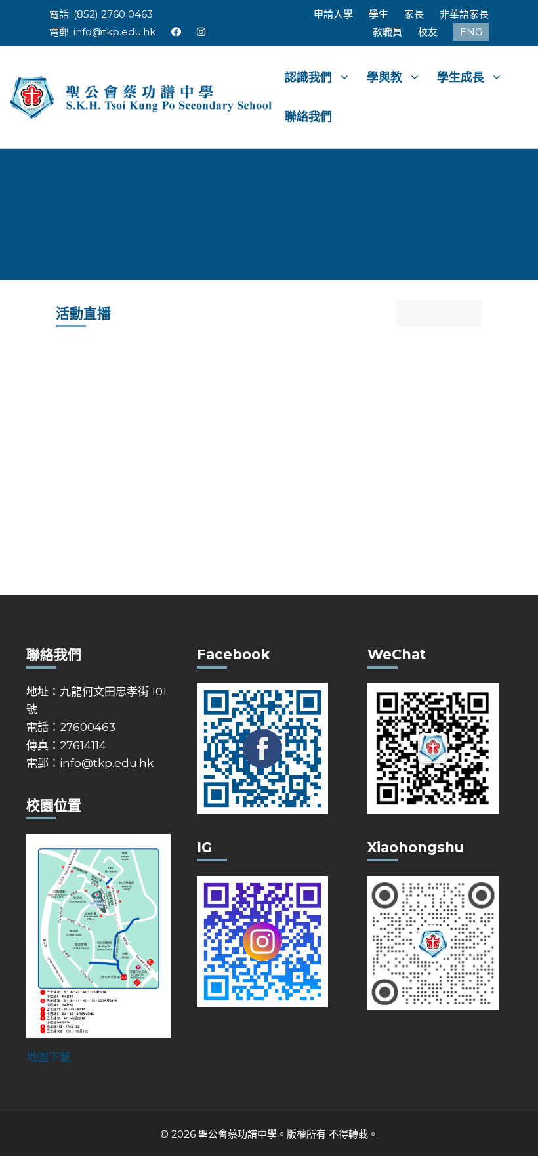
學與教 (384, 77)
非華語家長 (464, 14)
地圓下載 (48, 1056)
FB (176, 32)
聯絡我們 (308, 117)
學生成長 (460, 77)
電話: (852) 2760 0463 (101, 14)
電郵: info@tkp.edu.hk (102, 32)
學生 (378, 14)
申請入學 (333, 14)
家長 (414, 14)
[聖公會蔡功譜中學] (142, 96)
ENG (471, 32)
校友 (428, 32)
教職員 (387, 32)
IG (202, 32)
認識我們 (308, 77)
